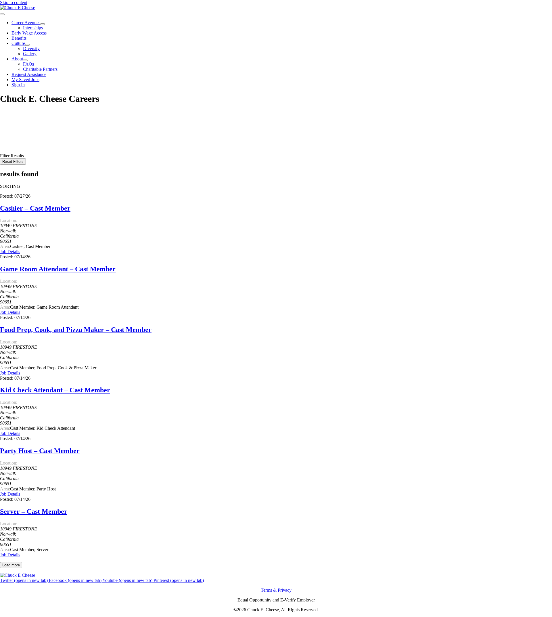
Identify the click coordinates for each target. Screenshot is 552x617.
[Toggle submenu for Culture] (27, 45)
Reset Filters (13, 161)
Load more (11, 565)
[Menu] (2, 14)
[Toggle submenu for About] (25, 60)
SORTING (10, 186)
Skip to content (13, 2)
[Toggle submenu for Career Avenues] (42, 24)
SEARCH (10, 146)
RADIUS (9, 139)
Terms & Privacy (276, 590)
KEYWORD (12, 129)
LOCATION (12, 134)
